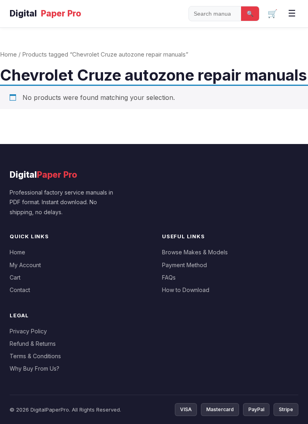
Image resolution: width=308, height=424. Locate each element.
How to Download (185, 289)
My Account (25, 265)
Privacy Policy (28, 331)
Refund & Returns (33, 343)
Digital (45, 13)
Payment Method (184, 265)
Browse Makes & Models (195, 252)
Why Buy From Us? (34, 368)
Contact (20, 289)
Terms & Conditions (35, 356)
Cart (15, 277)
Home (8, 54)
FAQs (169, 277)
